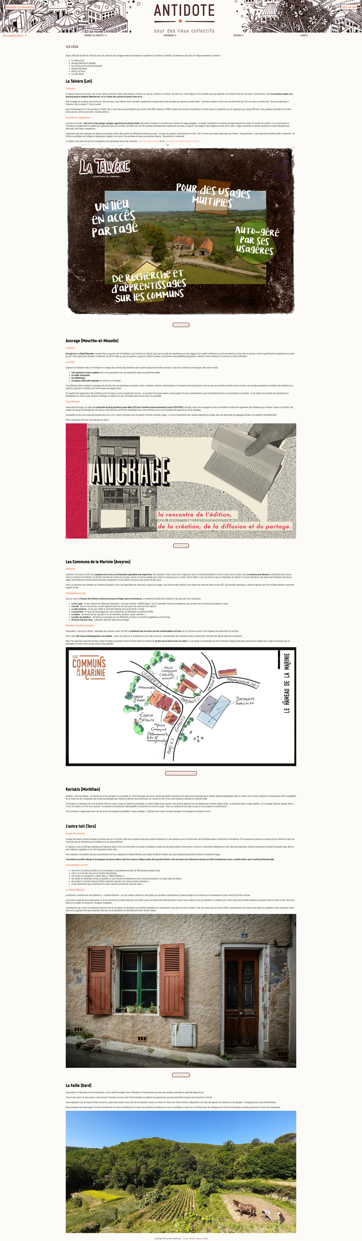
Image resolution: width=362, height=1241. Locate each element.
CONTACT (304, 35)
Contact (185, 1238)
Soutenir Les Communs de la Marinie (181, 773)
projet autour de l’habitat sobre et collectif (182, 141)
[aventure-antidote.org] (181, 31)
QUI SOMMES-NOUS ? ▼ (15, 35)
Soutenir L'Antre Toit (181, 1075)
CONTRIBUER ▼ (170, 35)
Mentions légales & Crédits (199, 1238)
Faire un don (349, 7)
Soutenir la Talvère (181, 325)
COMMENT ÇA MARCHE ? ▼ (95, 35)
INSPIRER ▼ (238, 35)
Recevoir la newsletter (20, 7)
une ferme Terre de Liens (149, 141)
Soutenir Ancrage (181, 545)
